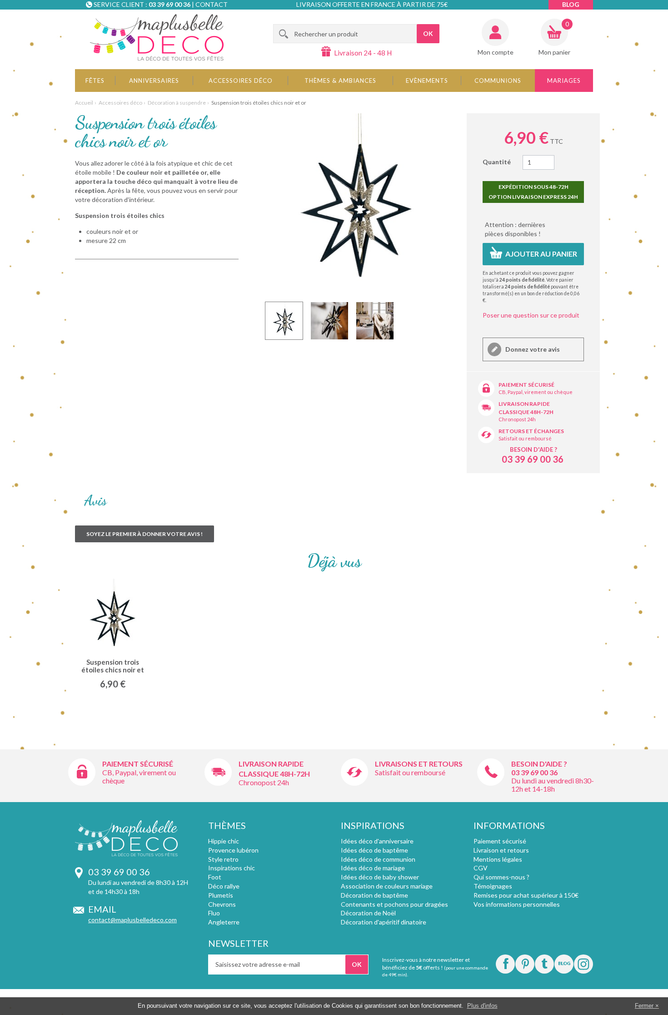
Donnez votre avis (532, 349)
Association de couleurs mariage (387, 886)
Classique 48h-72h (526, 412)
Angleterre (223, 922)
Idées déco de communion (378, 859)
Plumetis (220, 895)
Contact (211, 4)
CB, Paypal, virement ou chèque (536, 392)
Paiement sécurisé (526, 384)
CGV (481, 868)
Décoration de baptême (374, 895)
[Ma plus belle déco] (157, 37)
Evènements (427, 80)
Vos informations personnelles (517, 904)
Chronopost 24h (517, 419)
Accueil (84, 102)
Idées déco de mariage (373, 868)
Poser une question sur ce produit (531, 315)
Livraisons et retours (419, 763)
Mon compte (495, 52)
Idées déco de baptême (374, 850)
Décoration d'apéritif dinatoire (383, 922)
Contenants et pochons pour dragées (394, 904)
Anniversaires (154, 80)
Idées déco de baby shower (380, 877)
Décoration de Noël (368, 913)
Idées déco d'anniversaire (377, 841)
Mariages (564, 80)
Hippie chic (223, 841)
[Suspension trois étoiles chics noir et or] (284, 321)
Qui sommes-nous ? (501, 877)
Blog (570, 4)
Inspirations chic (231, 868)
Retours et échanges (531, 431)
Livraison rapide (524, 403)
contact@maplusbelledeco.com (132, 920)
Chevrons (222, 904)
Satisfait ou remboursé (525, 438)
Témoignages (493, 886)
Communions (497, 80)
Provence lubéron (233, 850)
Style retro (223, 859)
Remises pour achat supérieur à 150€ (526, 895)
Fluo (214, 913)
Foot (214, 877)
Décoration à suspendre (177, 102)
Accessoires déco (241, 80)
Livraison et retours (501, 850)
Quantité (497, 162)
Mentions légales (498, 859)
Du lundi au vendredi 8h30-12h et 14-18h (552, 784)
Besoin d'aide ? (533, 449)
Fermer (644, 1005)
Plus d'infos (482, 1005)
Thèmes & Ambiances (340, 80)
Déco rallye (223, 886)
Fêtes (95, 80)
